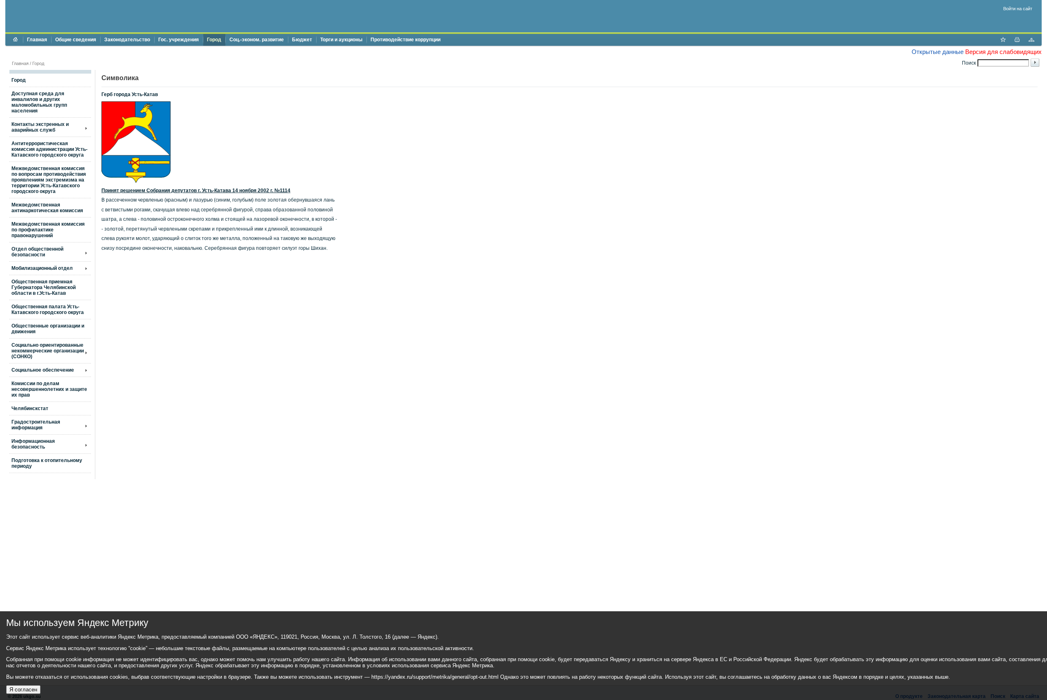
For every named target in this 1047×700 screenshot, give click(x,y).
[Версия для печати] (1017, 40)
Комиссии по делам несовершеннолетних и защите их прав (49, 389)
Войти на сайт (1017, 8)
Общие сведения (75, 40)
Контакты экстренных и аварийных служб (40, 127)
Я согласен (23, 690)
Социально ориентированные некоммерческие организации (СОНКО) (47, 350)
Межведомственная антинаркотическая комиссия (47, 207)
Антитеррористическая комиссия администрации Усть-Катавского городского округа (49, 149)
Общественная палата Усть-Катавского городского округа (47, 309)
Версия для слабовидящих (1003, 51)
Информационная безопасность (33, 444)
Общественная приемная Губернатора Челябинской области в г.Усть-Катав (43, 287)
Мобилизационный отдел (42, 268)
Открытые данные (938, 51)
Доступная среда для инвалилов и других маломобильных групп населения (39, 102)
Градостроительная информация (35, 425)
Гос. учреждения (178, 40)
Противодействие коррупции (405, 40)
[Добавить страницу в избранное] (1003, 40)
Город (214, 40)
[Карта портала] (1031, 40)
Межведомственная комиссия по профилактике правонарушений (48, 229)
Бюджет (302, 40)
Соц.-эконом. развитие (256, 40)
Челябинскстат (29, 408)
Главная (37, 40)
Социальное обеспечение (42, 370)
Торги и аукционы (341, 40)
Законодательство (127, 40)
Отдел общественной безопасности (37, 252)
